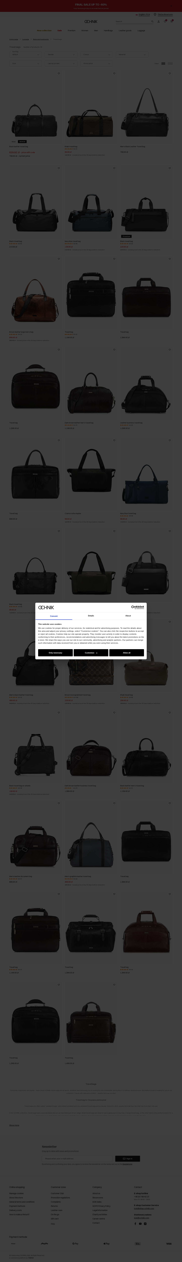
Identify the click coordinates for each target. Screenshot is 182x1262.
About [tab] (128, 616)
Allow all (126, 653)
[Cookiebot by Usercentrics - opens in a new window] (133, 607)
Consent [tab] (54, 616)
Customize (89, 653)
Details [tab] (91, 616)
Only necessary (55, 653)
